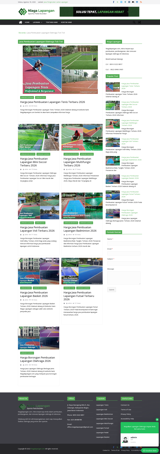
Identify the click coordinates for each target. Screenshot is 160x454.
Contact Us (125, 405)
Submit (111, 290)
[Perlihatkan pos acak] (139, 22)
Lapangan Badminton (70, 223)
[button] (41, 22)
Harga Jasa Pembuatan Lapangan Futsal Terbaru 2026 (79, 296)
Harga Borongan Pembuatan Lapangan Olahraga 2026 (37, 359)
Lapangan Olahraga (27, 97)
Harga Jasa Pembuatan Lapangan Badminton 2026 (80, 228)
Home (27, 22)
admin (26, 106)
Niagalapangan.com (38, 449)
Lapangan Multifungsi (71, 154)
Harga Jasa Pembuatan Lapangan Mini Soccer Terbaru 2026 (34, 162)
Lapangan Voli (40, 223)
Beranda (22, 33)
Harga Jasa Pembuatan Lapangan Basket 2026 (34, 294)
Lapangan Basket (26, 288)
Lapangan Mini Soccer (28, 154)
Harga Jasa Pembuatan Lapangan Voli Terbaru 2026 (37, 228)
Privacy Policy (126, 414)
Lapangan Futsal (69, 288)
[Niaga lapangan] (20, 22)
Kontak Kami (66, 22)
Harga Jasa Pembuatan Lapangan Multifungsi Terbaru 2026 (77, 162)
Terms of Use (126, 410)
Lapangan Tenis (40, 97)
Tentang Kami (52, 22)
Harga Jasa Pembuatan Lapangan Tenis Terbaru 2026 (52, 102)
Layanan (36, 22)
